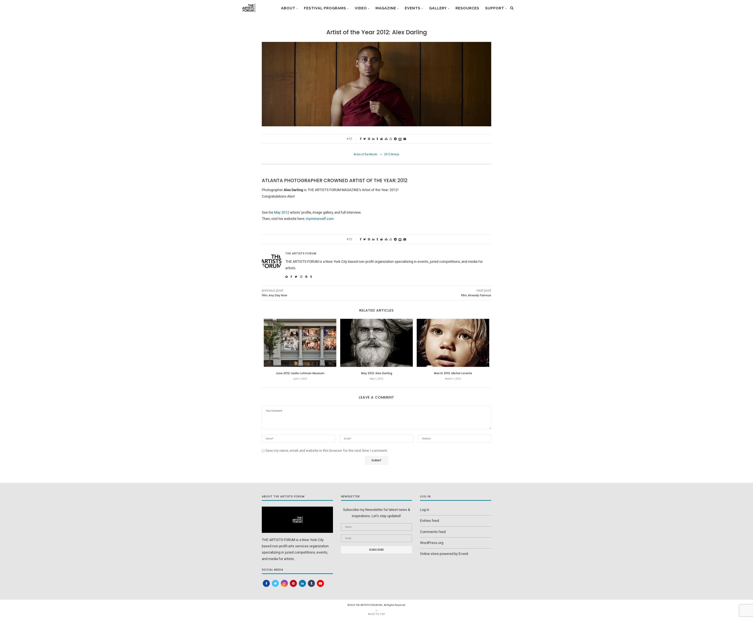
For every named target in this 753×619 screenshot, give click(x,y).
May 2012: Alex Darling (376, 373)
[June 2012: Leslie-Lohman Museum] (300, 343)
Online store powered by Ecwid (444, 554)
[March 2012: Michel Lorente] (453, 343)
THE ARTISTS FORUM (300, 253)
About (288, 8)
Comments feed (433, 532)
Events (412, 8)
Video (361, 8)
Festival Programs (325, 8)
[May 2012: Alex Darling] (376, 343)
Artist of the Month (366, 154)
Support (494, 8)
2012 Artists (391, 154)
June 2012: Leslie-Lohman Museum (300, 373)
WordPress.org (431, 543)
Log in (424, 510)
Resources (467, 8)
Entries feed (429, 521)
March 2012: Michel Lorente (453, 373)
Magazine (386, 8)
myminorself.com (320, 219)
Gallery (438, 8)
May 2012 (281, 212)
